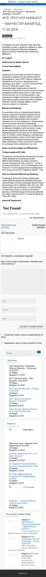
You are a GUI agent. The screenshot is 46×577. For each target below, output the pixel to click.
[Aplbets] (23, 1)
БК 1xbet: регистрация (30, 555)
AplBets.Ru (23, 573)
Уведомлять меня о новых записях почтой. (23, 343)
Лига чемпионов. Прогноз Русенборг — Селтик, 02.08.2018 (31, 540)
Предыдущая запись (8, 226)
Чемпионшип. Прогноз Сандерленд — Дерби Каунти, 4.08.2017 (31, 525)
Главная (7, 9)
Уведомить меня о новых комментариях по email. (22, 336)
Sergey (5, 38)
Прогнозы (17, 9)
